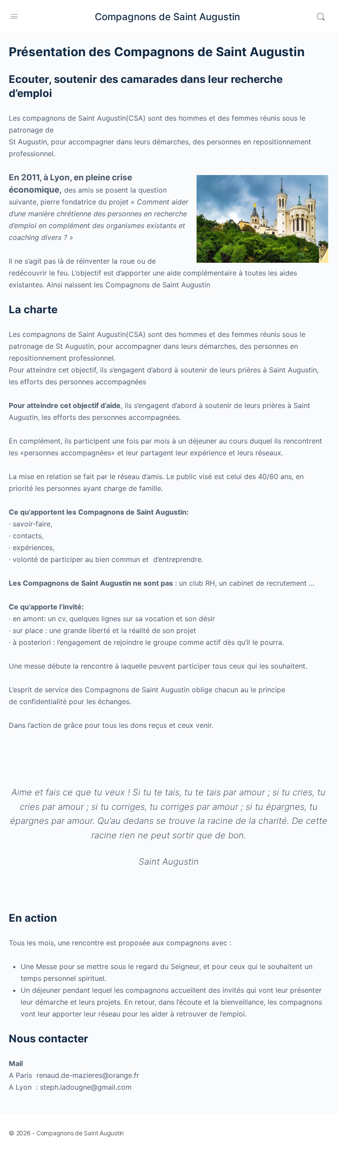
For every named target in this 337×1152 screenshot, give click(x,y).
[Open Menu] (14, 16)
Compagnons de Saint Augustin (167, 16)
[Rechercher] (320, 16)
